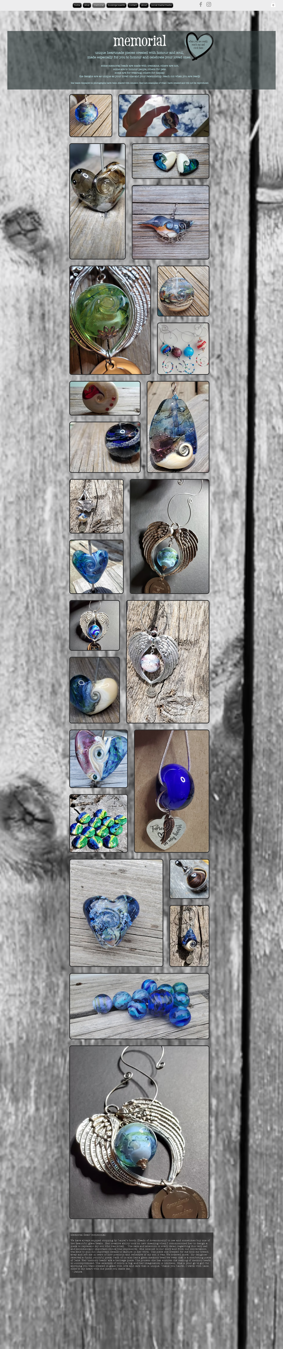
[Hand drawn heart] (198, 47)
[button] (273, 4)
